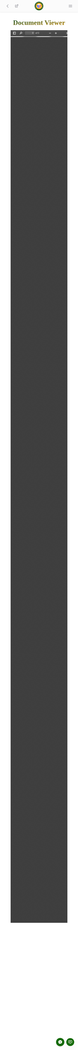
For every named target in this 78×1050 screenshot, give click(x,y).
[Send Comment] (70, 1042)
